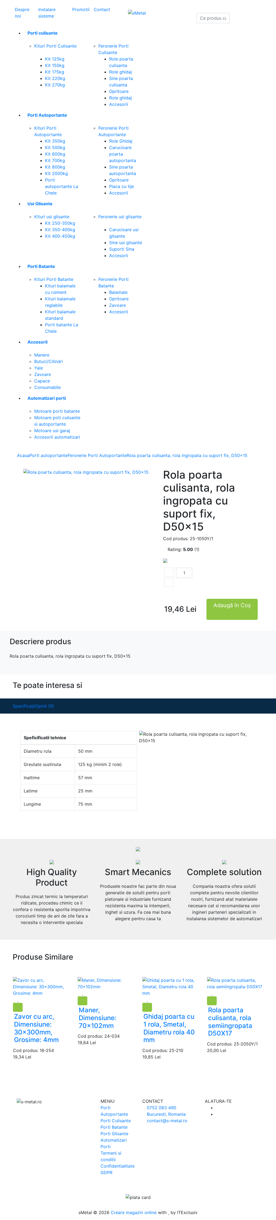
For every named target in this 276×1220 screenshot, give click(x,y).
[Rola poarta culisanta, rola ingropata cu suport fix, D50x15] (86, 471)
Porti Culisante (116, 1120)
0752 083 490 (161, 1107)
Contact (102, 9)
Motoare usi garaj (52, 430)
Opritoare (119, 91)
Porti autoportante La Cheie (61, 186)
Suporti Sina (121, 249)
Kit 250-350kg (60, 223)
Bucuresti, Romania (166, 1114)
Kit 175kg (54, 72)
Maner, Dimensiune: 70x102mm (97, 1018)
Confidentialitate (117, 1166)
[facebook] (217, 1107)
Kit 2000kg (56, 173)
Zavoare (117, 305)
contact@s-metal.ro (166, 1120)
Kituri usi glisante (51, 216)
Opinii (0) (44, 706)
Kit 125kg (54, 59)
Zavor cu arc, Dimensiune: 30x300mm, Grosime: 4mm (36, 1028)
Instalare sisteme (47, 13)
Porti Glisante (114, 1133)
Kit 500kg (55, 147)
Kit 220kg (55, 78)
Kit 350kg (55, 141)
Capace (42, 381)
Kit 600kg (55, 154)
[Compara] (21, 999)
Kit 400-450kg (60, 236)
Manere (41, 355)
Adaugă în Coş (232, 605)
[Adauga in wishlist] (18, 1000)
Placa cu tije (121, 186)
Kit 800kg (55, 167)
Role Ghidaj (120, 141)
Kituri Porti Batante (53, 279)
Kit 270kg (55, 85)
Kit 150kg (54, 65)
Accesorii (118, 104)
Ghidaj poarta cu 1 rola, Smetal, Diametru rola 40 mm (169, 1028)
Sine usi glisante (125, 242)
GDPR (106, 1172)
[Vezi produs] (14, 1000)
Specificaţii (24, 706)
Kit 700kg (55, 160)
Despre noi (22, 13)
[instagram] (217, 1114)
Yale (38, 368)
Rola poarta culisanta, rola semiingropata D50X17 (230, 1021)
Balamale (118, 292)
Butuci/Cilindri (48, 361)
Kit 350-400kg (60, 229)
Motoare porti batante (57, 411)
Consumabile (47, 387)
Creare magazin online (134, 1212)
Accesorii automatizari (57, 437)
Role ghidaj (120, 72)
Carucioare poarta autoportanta (122, 154)
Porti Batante (114, 1127)
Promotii (80, 9)
